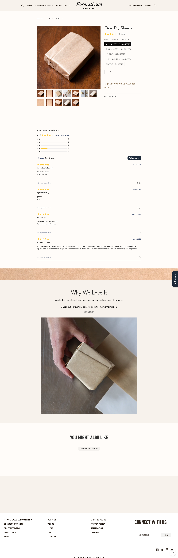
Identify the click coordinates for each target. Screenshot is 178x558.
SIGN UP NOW (112, 295)
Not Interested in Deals (112, 301)
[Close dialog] (132, 250)
